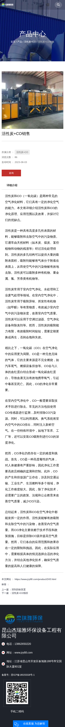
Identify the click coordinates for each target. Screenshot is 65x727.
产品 (19, 41)
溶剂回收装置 (19, 589)
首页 (13, 41)
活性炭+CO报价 (20, 593)
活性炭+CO (30, 41)
